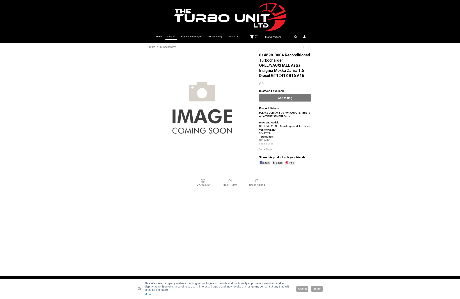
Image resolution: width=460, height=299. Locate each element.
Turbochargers (168, 46)
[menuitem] (303, 47)
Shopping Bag (257, 184)
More (147, 294)
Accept (302, 288)
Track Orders (230, 184)
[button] (296, 37)
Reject (317, 288)
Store (152, 46)
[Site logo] (230, 17)
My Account (203, 184)
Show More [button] (265, 149)
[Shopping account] (304, 37)
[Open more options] (245, 37)
